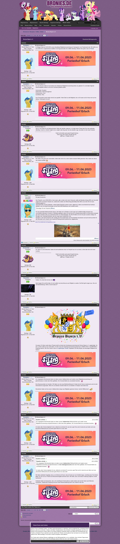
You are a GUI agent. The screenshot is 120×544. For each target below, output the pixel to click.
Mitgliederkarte (33, 22)
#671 (97, 453)
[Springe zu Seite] (47, 35)
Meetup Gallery (28, 25)
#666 (97, 245)
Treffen (37, 31)
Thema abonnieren (27, 515)
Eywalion (26, 45)
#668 (97, 304)
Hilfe (93, 531)
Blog (36, 25)
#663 (97, 124)
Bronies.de (26, 31)
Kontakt (25, 531)
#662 (97, 81)
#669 (97, 374)
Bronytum (32, 31)
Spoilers (24, 516)
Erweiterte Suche (95, 25)
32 (39, 35)
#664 (97, 154)
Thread (92, 48)
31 (37, 35)
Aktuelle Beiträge (44, 22)
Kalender (53, 25)
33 (42, 35)
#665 (97, 192)
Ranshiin (26, 278)
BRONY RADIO (66, 22)
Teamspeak (46, 25)
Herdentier (26, 126)
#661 (97, 42)
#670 (97, 414)
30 (35, 35)
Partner (60, 25)
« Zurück (28, 35)
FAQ (22, 25)
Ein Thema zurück (26, 507)
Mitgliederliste (24, 22)
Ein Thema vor (36, 507)
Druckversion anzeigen (28, 513)
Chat (40, 25)
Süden (41, 31)
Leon (97, 240)
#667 (97, 275)
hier (87, 385)
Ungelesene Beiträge (55, 22)
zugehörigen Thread (63, 348)
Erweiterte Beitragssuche (90, 39)
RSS (96, 531)
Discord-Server (67, 25)
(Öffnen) (53, 208)
